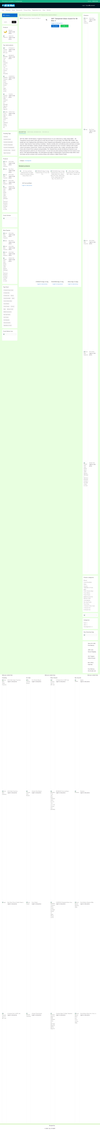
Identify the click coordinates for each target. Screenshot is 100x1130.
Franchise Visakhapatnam (9, 147)
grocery (13, 150)
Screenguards (35, 14)
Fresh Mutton (6, 303)
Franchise (6, 136)
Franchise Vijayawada (8, 144)
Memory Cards (10, 309)
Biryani (12, 295)
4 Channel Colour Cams (8, 290)
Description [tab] (22, 132)
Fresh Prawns (6, 306)
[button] (46, 20)
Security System (7, 322)
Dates (13, 298)
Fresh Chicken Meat (88, 591)
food (85, 622)
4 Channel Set (6, 292)
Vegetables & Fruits (7, 325)
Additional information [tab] (34, 132)
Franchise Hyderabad (8, 142)
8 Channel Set (6, 295)
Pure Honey (6, 317)
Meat (5, 309)
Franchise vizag (7, 150)
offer (85, 624)
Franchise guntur (7, 139)
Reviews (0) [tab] (45, 132)
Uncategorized (87, 626)
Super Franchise (7, 152)
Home (20, 14)
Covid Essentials (7, 298)
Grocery (12, 306)
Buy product (55, 26)
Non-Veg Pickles (7, 314)
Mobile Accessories (7, 311)
